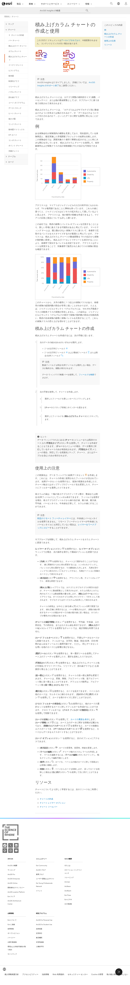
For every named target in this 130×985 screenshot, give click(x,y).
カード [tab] (11, 162)
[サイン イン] (126, 4)
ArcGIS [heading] (10, 859)
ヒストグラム (14, 70)
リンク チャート (15, 124)
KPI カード (13, 135)
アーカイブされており (70, 40)
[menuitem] (17, 865)
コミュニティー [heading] (41, 859)
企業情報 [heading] (11, 913)
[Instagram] (10, 850)
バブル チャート (15, 92)
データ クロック (15, 108)
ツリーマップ (14, 87)
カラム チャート (15, 51)
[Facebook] (5, 845)
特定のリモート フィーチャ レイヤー (54, 518)
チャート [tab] (12, 30)
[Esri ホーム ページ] (7, 4)
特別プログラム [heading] (41, 913)
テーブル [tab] (12, 156)
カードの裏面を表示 (79, 719)
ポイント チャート (16, 146)
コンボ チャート (15, 140)
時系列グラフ (14, 81)
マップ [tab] (11, 24)
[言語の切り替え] (118, 3)
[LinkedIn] (16, 845)
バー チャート (14, 40)
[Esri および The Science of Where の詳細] (10, 832)
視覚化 (7, 16)
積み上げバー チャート (18, 46)
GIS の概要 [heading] (68, 859)
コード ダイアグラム (17, 103)
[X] (10, 845)
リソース (108, 45)
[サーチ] (87, 10)
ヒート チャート (15, 113)
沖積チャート (14, 151)
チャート (15, 16)
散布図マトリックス (17, 129)
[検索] (111, 3)
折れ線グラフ (14, 97)
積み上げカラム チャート (18, 58)
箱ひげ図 (12, 119)
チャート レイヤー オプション (53, 803)
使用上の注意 (110, 41)
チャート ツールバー (48, 807)
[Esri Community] (5, 850)
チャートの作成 (17, 35)
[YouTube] (16, 850)
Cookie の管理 (97, 974)
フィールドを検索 (86, 374)
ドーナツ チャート (16, 65)
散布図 (11, 76)
